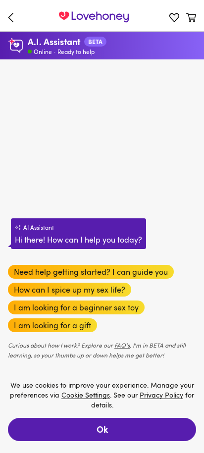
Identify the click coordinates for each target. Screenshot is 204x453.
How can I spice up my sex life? (69, 289)
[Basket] (191, 17)
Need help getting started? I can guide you (91, 271)
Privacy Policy (161, 395)
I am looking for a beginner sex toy (76, 307)
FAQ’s (122, 345)
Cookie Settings (85, 395)
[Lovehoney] (13, 17)
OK (102, 429)
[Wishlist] (174, 17)
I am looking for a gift (52, 325)
